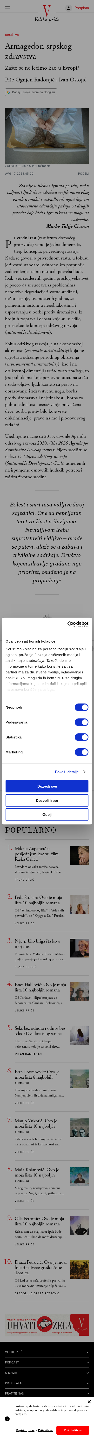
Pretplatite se (73, 1430)
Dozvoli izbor (47, 800)
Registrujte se (25, 1430)
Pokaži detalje (67, 772)
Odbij (47, 814)
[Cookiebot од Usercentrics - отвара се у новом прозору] (67, 624)
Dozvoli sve (47, 786)
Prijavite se (45, 1430)
